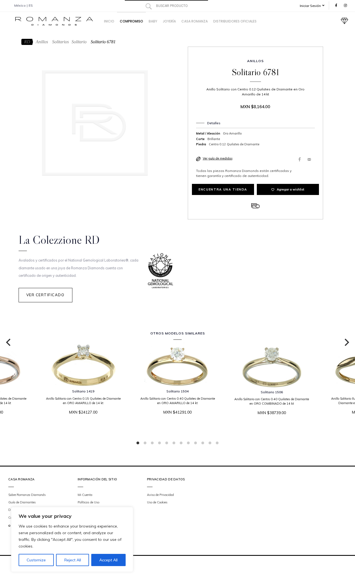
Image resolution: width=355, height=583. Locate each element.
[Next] (346, 342)
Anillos (42, 41)
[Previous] (9, 342)
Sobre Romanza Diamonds (27, 495)
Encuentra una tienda (223, 189)
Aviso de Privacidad (160, 495)
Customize (36, 559)
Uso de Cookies (157, 502)
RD (27, 41)
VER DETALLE (176, 429)
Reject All (72, 559)
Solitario (79, 41)
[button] (314, 5)
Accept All (108, 559)
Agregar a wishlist (290, 189)
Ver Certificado (45, 295)
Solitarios (60, 41)
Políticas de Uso (88, 502)
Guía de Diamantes (22, 502)
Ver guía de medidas (217, 158)
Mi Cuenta (85, 495)
